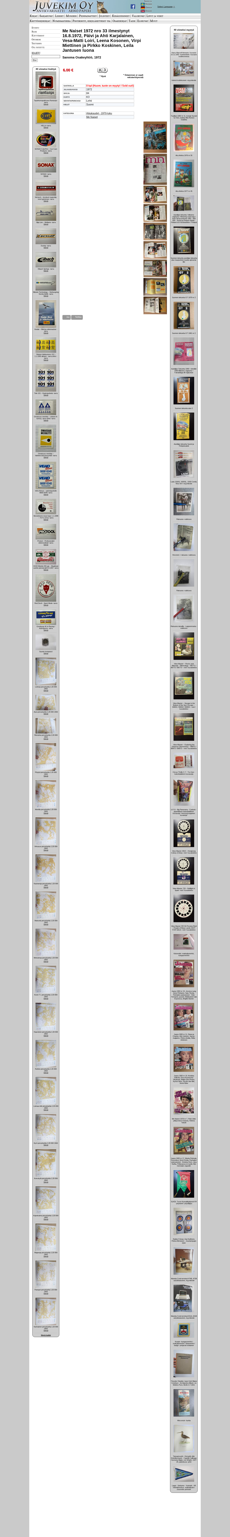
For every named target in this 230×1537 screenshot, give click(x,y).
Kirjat (33, 16)
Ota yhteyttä (38, 47)
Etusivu (35, 27)
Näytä (46, 104)
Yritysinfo (37, 43)
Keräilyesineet (121, 16)
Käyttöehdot (38, 35)
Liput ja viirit (154, 16)
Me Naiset (92, 117)
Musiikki (71, 16)
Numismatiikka (61, 21)
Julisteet (104, 16)
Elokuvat (142, 21)
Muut (153, 21)
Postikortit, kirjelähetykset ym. (91, 21)
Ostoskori (36, 39)
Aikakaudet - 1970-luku (99, 113)
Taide (132, 21)
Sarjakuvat (46, 16)
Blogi (34, 31)
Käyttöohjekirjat (40, 21)
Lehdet (59, 16)
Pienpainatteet (88, 16)
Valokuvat (138, 16)
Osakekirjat (120, 21)
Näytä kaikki (46, 1335)
